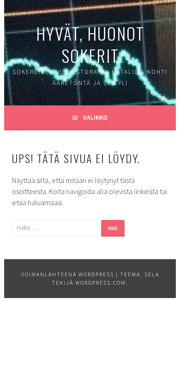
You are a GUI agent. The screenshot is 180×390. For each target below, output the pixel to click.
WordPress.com (100, 282)
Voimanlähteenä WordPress (67, 274)
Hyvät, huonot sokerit (90, 44)
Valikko (95, 117)
